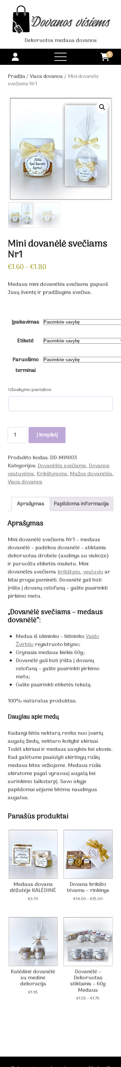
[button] (102, 107)
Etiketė (25, 341)
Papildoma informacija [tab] (81, 504)
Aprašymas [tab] (30, 504)
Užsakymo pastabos (29, 390)
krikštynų (68, 572)
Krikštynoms (52, 474)
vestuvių (93, 572)
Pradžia (16, 77)
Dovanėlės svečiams (62, 466)
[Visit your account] (15, 57)
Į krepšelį (47, 435)
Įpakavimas (25, 322)
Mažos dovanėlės (91, 474)
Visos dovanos (46, 77)
